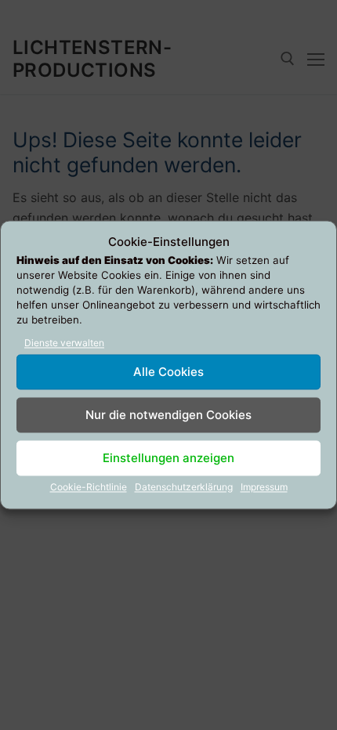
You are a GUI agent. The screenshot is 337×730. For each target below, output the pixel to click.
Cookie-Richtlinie (88, 487)
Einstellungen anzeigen (168, 457)
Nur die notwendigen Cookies (168, 414)
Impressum (264, 487)
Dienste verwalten (64, 343)
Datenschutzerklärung (184, 487)
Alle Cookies (168, 371)
